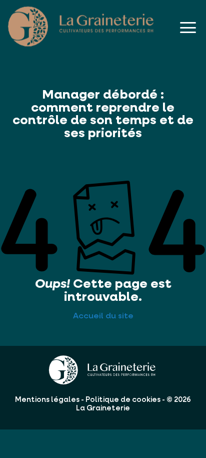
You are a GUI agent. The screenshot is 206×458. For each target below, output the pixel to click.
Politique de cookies (123, 399)
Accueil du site (103, 316)
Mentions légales (47, 399)
